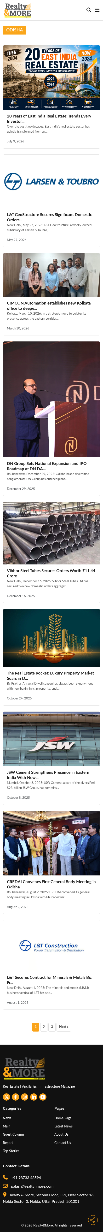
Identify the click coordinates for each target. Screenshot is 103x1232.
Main (6, 1126)
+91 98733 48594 (25, 1178)
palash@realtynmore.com (31, 1186)
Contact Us (62, 1143)
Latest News (63, 1126)
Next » (64, 1027)
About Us (61, 1134)
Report (8, 1143)
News (7, 1118)
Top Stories (11, 1151)
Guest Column (13, 1134)
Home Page (62, 1118)
